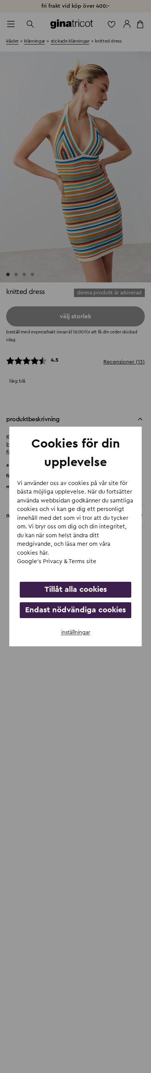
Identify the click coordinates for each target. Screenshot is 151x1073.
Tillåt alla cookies (76, 589)
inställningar (75, 632)
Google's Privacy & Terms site (56, 561)
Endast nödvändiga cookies (75, 610)
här (43, 553)
